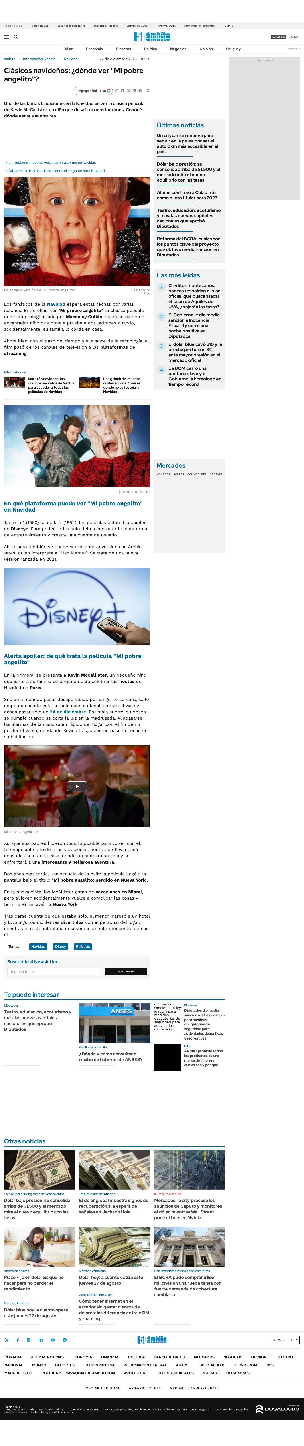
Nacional (13, 1365)
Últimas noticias (47, 1357)
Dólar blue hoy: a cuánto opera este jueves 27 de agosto (36, 1313)
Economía (94, 49)
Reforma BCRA (166, 25)
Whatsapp (65, 1340)
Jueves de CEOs (137, 25)
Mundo (39, 1365)
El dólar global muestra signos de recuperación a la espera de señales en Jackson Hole (113, 1206)
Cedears (216, 474)
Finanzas (123, 49)
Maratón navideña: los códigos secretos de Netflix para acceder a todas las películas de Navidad (51, 385)
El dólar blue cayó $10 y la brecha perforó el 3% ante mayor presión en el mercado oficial (195, 352)
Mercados (204, 1357)
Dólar (68, 49)
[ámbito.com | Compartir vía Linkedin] (134, 90)
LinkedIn (41, 1340)
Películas (83, 946)
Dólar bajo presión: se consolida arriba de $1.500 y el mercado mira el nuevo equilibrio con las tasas (188, 172)
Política (150, 49)
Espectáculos (211, 1365)
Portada (13, 1357)
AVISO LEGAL (136, 1373)
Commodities (197, 474)
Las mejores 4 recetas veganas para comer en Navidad (52, 162)
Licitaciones (238, 1373)
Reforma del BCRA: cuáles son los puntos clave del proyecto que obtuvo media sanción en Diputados (189, 247)
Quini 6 (229, 25)
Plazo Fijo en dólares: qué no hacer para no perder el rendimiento (34, 1283)
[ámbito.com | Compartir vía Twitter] (128, 90)
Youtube (52, 1340)
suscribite (278, 37)
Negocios (178, 49)
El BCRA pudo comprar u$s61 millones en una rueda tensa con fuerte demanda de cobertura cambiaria (187, 1286)
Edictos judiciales (175, 1373)
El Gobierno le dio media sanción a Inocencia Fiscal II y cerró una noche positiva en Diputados (194, 325)
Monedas (163, 474)
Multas (210, 1373)
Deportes (65, 1365)
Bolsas (178, 474)
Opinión (206, 49)
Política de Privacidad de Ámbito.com (78, 1373)
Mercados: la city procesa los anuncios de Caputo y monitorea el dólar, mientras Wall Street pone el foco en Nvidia (188, 1209)
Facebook (18, 1340)
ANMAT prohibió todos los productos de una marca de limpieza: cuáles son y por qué (203, 1058)
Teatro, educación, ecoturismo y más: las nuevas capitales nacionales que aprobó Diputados (189, 218)
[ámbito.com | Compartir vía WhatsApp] (117, 90)
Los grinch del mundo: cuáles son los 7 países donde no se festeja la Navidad (121, 385)
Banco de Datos (169, 1357)
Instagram (29, 1340)
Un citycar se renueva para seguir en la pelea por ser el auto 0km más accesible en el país (187, 143)
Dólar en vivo (40, 25)
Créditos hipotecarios (71, 25)
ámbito (10, 59)
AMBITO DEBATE (194, 1388)
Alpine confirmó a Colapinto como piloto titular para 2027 (187, 195)
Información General (39, 59)
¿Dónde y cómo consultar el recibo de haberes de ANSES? (111, 1056)
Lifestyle (285, 1357)
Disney (60, 946)
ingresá (293, 37)
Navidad (71, 59)
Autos (182, 1365)
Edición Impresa (99, 1365)
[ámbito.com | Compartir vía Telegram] (140, 90)
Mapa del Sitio (18, 1373)
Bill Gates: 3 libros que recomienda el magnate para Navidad (56, 170)
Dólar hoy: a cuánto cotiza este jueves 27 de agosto (111, 1280)
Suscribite (126, 971)
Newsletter (294, 48)
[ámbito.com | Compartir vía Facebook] (122, 90)
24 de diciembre (68, 711)
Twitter (6, 1340)
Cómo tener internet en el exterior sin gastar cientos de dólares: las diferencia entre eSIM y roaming (114, 1309)
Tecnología (246, 1365)
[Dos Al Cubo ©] (278, 1409)
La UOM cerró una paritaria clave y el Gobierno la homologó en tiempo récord (194, 376)
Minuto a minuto (170, 1194)
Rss (270, 1365)
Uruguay (233, 49)
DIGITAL (102, 1388)
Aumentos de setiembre (200, 25)
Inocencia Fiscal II (106, 25)
